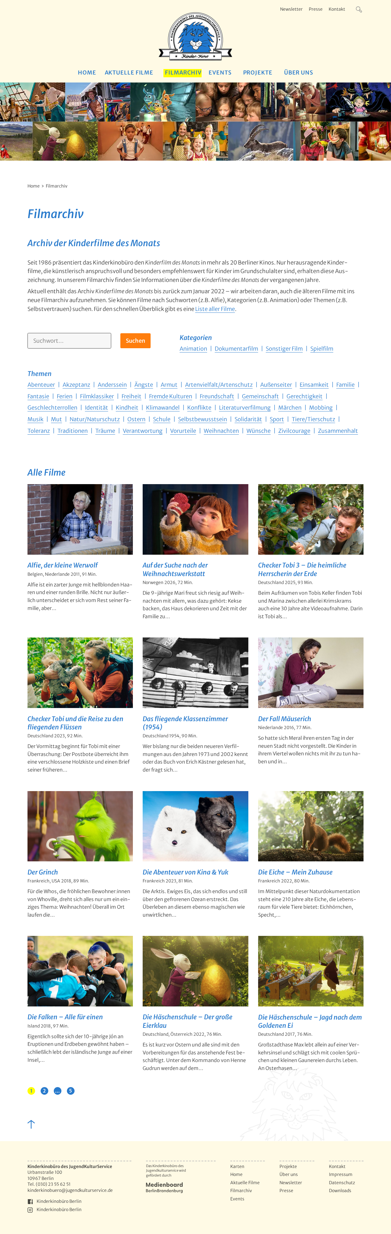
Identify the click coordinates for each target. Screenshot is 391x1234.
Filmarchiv (183, 72)
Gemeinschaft (260, 396)
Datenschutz (342, 1182)
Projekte (257, 72)
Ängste (143, 384)
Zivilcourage (294, 430)
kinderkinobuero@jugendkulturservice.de (70, 1190)
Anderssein (112, 384)
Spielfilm (321, 348)
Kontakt (337, 9)
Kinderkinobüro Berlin (59, 1201)
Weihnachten (221, 430)
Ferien (64, 396)
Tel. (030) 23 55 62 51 (49, 1184)
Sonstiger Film (284, 348)
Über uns (298, 72)
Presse (316, 9)
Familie (345, 384)
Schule (161, 419)
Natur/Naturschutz (95, 419)
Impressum (341, 1174)
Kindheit (127, 407)
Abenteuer (41, 384)
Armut (169, 384)
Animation (193, 348)
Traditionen (72, 430)
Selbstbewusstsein (202, 419)
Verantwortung (143, 430)
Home (87, 72)
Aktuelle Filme (129, 72)
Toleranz (38, 430)
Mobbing (321, 407)
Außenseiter (276, 384)
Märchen (289, 407)
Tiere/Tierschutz (313, 419)
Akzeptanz (76, 384)
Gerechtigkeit (305, 396)
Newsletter (291, 9)
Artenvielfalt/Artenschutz (219, 384)
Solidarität (248, 419)
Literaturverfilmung (245, 407)
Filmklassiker (97, 396)
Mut (56, 419)
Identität (96, 407)
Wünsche (259, 430)
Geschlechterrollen (52, 407)
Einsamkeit (314, 384)
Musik (35, 419)
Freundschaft (217, 396)
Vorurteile (183, 430)
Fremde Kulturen (170, 396)
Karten (237, 1166)
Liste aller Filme (215, 308)
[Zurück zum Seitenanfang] (30, 1124)
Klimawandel (163, 407)
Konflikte (199, 407)
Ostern (136, 419)
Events (220, 72)
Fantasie (38, 396)
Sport (277, 419)
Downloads (340, 1190)
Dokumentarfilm (236, 348)
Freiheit (131, 396)
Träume (105, 430)
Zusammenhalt (338, 430)
